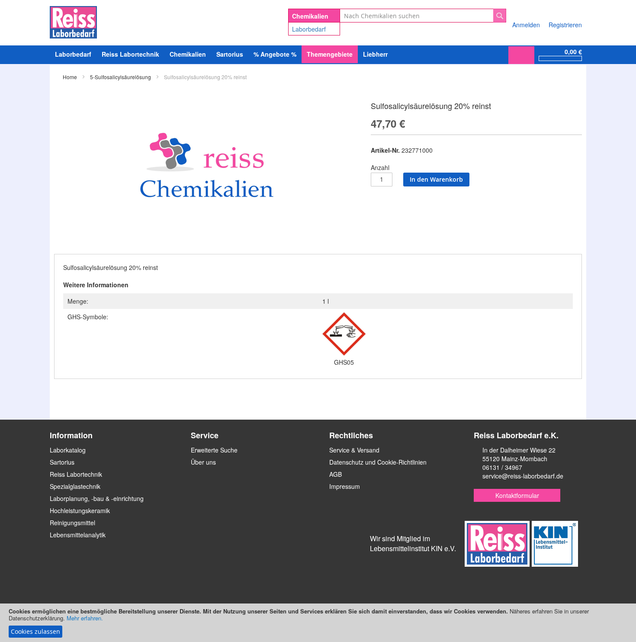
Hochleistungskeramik (80, 510)
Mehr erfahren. (85, 618)
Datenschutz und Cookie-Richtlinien (378, 462)
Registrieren (565, 24)
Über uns (203, 462)
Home (70, 76)
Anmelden (526, 24)
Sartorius (62, 462)
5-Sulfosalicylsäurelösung (120, 76)
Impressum (344, 486)
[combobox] (423, 15)
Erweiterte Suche (214, 450)
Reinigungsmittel (72, 522)
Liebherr (375, 54)
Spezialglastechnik (75, 486)
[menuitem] (73, 54)
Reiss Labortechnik (76, 474)
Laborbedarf (309, 29)
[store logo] (73, 21)
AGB (335, 474)
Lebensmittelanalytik (78, 534)
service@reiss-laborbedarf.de (522, 476)
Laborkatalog (68, 450)
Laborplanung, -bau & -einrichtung (97, 498)
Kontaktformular (517, 495)
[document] (318, 623)
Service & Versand (354, 450)
